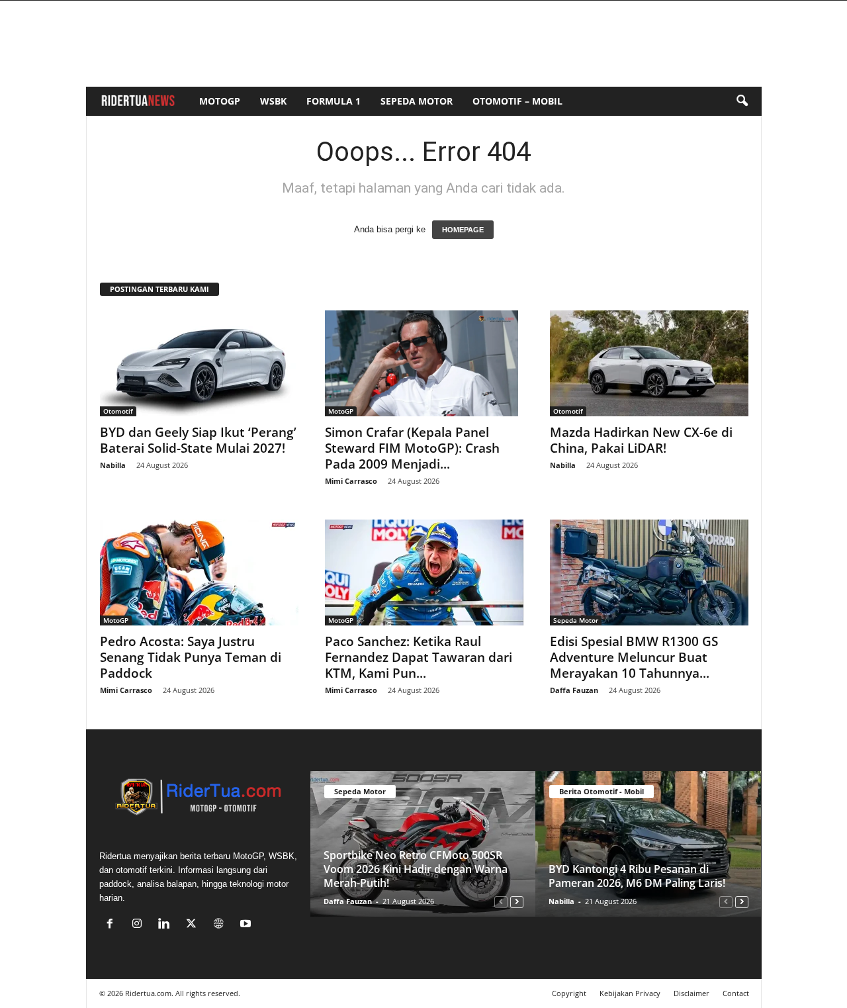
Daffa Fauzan (574, 690)
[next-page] (516, 901)
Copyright (569, 993)
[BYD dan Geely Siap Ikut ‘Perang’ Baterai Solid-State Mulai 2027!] (199, 363)
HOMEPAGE (463, 230)
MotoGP (219, 101)
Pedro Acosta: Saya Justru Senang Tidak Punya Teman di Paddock (190, 657)
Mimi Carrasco (351, 481)
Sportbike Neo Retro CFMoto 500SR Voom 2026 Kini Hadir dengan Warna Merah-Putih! (416, 869)
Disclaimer (691, 993)
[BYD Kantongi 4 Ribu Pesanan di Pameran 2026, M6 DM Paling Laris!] (648, 844)
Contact (736, 993)
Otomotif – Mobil (517, 101)
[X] (194, 925)
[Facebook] (112, 925)
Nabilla (113, 465)
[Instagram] (140, 925)
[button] (741, 101)
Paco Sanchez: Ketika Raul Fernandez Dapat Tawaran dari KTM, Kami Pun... (418, 657)
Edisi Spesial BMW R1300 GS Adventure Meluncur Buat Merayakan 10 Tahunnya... (634, 657)
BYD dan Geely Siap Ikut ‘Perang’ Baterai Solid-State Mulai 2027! (198, 440)
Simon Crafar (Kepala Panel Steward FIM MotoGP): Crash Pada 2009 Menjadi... (412, 448)
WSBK (273, 101)
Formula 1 (333, 101)
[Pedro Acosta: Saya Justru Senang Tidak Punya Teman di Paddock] (199, 572)
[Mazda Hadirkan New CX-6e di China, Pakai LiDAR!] (649, 363)
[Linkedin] (167, 925)
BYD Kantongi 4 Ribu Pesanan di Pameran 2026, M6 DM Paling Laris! (637, 876)
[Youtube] (247, 925)
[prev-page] (501, 901)
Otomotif (118, 411)
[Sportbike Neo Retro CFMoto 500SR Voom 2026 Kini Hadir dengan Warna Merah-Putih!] (423, 844)
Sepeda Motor (416, 101)
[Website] (221, 925)
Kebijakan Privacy (630, 993)
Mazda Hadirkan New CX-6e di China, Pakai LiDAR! (641, 440)
